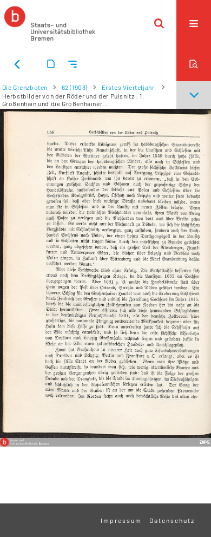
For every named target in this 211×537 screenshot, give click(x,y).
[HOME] (49, 23)
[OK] (159, 23)
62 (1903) (75, 87)
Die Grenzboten (25, 87)
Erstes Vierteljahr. (129, 87)
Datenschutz (172, 520)
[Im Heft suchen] (193, 64)
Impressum (121, 520)
